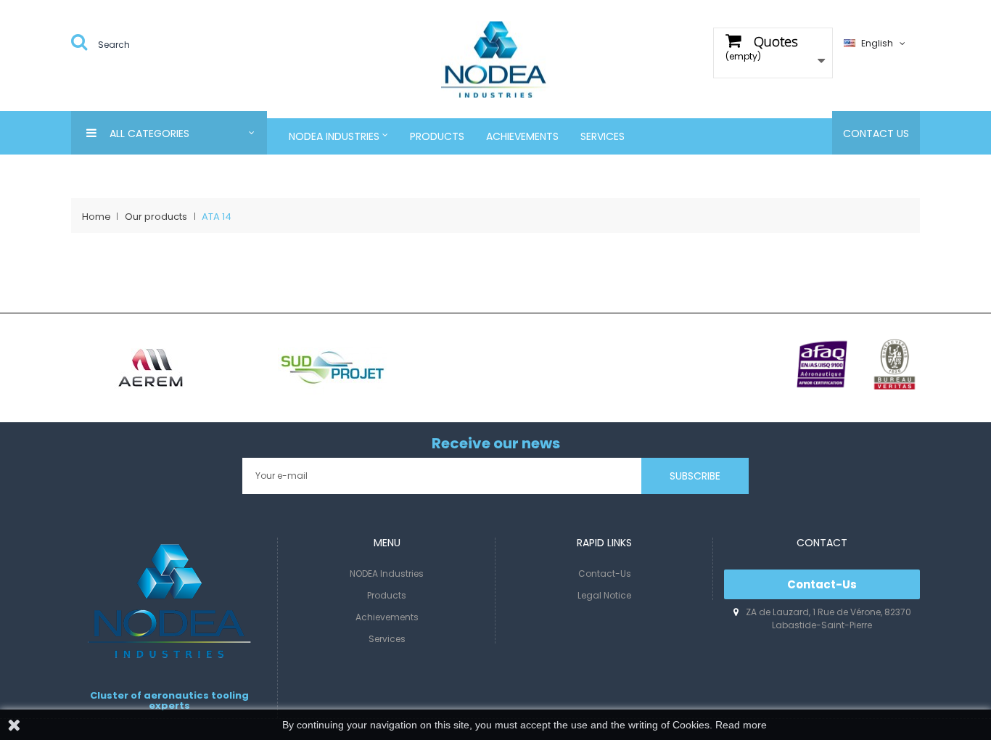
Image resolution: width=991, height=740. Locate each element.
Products (386, 595)
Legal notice (604, 595)
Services (387, 639)
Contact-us (604, 573)
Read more (741, 725)
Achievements (387, 617)
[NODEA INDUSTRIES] (495, 58)
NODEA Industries (387, 573)
